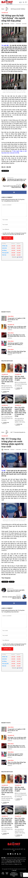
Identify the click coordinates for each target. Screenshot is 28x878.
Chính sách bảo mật (21, 874)
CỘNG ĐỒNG (11, 316)
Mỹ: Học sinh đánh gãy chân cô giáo (20, 378)
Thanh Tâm (6, 23)
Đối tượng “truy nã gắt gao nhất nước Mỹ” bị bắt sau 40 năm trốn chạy (17, 328)
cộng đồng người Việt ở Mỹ (13, 861)
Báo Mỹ (14, 870)
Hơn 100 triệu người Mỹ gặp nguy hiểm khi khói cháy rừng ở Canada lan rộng (20, 411)
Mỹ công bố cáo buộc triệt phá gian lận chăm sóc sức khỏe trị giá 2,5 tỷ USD (7, 410)
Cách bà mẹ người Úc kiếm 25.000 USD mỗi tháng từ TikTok (15, 344)
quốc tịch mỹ (5, 170)
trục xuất (12, 581)
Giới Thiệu (2, 873)
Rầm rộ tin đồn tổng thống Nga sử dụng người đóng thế (17, 352)
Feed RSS (7, 873)
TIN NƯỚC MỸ (7, 9)
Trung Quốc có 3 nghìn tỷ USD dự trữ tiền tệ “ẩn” (16, 319)
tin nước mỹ (5, 581)
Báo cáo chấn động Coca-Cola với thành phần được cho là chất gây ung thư (17, 336)
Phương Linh (6, 391)
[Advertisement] (12, 286)
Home (2, 8)
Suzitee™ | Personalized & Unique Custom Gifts (14, 874)
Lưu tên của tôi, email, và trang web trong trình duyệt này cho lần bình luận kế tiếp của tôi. (14, 234)
